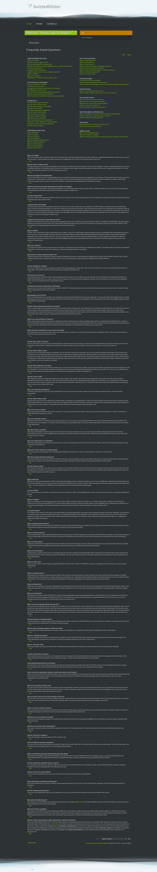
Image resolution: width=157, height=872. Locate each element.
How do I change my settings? (37, 84)
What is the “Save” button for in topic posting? (42, 122)
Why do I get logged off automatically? (39, 64)
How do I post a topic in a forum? (38, 102)
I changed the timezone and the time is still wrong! (43, 88)
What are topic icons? (34, 148)
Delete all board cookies (100, 843)
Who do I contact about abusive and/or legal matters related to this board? (104, 137)
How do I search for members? (90, 105)
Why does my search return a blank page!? (94, 103)
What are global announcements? (38, 140)
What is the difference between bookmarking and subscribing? (100, 114)
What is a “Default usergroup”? (90, 72)
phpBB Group (79, 802)
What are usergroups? (87, 64)
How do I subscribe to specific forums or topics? (95, 116)
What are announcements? (36, 142)
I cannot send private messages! (90, 80)
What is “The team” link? (88, 74)
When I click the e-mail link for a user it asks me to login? (45, 96)
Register (90, 37)
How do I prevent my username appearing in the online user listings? (49, 66)
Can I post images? (33, 138)
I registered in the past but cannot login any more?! (43, 72)
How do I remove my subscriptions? (91, 118)
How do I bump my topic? (35, 126)
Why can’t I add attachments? (37, 116)
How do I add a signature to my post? (39, 106)
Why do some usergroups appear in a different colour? (97, 70)
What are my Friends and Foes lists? (91, 91)
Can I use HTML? (32, 134)
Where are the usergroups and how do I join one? (95, 66)
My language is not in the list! (36, 90)
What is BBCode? (33, 132)
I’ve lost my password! (34, 68)
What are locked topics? (35, 146)
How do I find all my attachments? (90, 126)
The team (89, 843)
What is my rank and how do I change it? (40, 94)
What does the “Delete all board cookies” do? (42, 78)
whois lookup (55, 824)
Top (30, 161)
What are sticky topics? (35, 144)
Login (83, 37)
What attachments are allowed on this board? (94, 124)
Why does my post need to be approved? (40, 124)
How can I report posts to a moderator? (40, 120)
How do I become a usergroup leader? (92, 68)
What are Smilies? (33, 136)
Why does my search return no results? (92, 101)
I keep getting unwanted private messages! (94, 82)
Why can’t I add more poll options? (38, 110)
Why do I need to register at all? (37, 62)
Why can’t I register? (34, 76)
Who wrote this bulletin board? (89, 133)
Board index (32, 843)
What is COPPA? (32, 74)
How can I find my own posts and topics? (93, 107)
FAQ (123, 55)
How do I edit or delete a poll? (36, 112)
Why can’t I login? (33, 60)
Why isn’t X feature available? (89, 135)
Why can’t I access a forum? (36, 114)
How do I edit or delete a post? (37, 104)
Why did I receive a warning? (36, 118)
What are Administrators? (88, 60)
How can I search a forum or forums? (92, 99)
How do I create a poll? (34, 108)
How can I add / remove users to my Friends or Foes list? (98, 93)
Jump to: (98, 839)
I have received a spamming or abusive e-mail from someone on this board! (104, 84)
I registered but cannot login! (36, 70)
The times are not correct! (35, 86)
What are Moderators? (87, 62)
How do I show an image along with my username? (43, 92)
